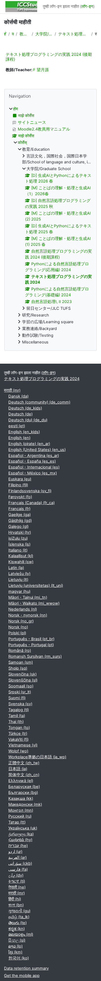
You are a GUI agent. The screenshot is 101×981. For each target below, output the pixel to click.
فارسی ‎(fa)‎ (18, 869)
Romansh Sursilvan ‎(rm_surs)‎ (35, 656)
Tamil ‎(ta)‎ (16, 715)
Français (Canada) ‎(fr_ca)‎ (31, 502)
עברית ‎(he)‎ (18, 845)
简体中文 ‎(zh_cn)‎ (23, 774)
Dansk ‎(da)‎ (18, 396)
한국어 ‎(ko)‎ (18, 958)
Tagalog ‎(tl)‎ (18, 709)
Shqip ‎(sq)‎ (17, 668)
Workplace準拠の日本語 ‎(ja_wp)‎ (37, 757)
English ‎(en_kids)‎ (24, 431)
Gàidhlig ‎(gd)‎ (20, 520)
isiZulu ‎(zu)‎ (18, 538)
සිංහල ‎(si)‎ (16, 940)
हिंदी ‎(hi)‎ (14, 899)
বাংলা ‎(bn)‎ (16, 905)
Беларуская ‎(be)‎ (24, 786)
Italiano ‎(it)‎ (17, 550)
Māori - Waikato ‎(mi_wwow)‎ (34, 603)
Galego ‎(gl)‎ (18, 526)
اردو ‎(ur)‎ (15, 851)
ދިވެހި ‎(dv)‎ (15, 875)
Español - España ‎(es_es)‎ (32, 461)
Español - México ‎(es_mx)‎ (32, 473)
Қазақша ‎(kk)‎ (20, 798)
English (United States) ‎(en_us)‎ (37, 449)
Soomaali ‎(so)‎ (20, 686)
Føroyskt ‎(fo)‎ (20, 496)
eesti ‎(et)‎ (16, 426)
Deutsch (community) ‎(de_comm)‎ (39, 402)
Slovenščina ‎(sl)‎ (22, 680)
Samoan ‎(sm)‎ (20, 662)
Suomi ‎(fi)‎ (17, 698)
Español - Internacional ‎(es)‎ (34, 467)
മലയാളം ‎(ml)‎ (20, 934)
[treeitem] (50, 225)
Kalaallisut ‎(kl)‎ (20, 555)
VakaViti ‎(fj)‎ (18, 739)
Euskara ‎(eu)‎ (19, 479)
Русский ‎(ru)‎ (20, 816)
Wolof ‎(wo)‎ (18, 751)
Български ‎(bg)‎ (23, 792)
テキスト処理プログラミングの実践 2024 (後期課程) (49, 57)
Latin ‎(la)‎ (16, 567)
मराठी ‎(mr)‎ (12, 390)
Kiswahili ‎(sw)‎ (20, 561)
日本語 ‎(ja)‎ (17, 768)
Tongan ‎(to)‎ (19, 727)
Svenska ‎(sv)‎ (20, 703)
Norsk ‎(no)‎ (18, 627)
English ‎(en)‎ (19, 437)
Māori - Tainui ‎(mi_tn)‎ (27, 597)
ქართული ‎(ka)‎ (21, 834)
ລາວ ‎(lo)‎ (15, 946)
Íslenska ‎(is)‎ (19, 544)
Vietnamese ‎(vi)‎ (22, 745)
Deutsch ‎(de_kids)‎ (25, 408)
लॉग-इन (87, 6)
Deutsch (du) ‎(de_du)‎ (27, 420)
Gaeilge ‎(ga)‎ (19, 514)
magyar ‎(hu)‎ (19, 591)
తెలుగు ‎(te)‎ (17, 922)
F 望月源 (41, 69)
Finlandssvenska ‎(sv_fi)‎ (29, 490)
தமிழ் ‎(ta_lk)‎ (18, 916)
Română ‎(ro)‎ (19, 650)
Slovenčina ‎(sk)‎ (22, 674)
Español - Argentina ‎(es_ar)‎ (33, 455)
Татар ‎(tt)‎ (17, 822)
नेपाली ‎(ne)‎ (17, 887)
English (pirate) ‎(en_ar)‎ (29, 443)
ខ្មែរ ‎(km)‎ (15, 952)
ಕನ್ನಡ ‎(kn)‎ (16, 928)
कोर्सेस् (13, 34)
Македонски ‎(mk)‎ (25, 804)
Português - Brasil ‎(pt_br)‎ (31, 638)
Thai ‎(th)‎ (16, 721)
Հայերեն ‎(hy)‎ (20, 839)
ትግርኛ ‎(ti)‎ (16, 881)
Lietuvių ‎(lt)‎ (18, 579)
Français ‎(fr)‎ (19, 508)
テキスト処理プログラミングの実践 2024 (73, 34)
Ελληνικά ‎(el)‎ (20, 780)
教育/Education (24, 34)
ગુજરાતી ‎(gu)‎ (19, 910)
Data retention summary (26, 968)
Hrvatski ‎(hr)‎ (19, 532)
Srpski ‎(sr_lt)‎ (19, 692)
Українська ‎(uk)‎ (22, 828)
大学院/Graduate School (44, 34)
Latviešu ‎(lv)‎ (19, 573)
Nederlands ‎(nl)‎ (22, 609)
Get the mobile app (22, 975)
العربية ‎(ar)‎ (17, 857)
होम (5, 34)
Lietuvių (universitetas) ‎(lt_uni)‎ (35, 585)
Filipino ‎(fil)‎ (18, 485)
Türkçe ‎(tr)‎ (17, 733)
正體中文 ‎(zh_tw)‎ (23, 762)
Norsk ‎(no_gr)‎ (21, 621)
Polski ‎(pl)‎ (17, 633)
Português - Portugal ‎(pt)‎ (31, 644)
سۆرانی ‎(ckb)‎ (20, 863)
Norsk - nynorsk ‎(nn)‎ (27, 615)
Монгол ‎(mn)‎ (20, 810)
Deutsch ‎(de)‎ (20, 414)
